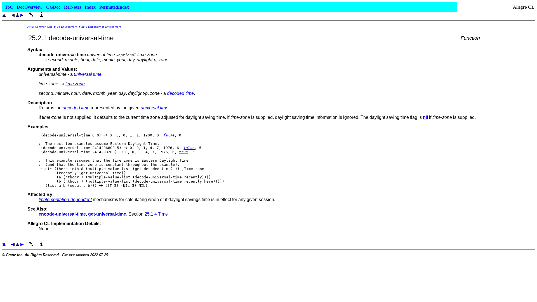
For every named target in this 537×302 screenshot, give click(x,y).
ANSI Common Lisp (40, 26)
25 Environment (67, 26)
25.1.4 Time (156, 214)
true (183, 152)
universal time (88, 74)
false (169, 135)
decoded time (180, 93)
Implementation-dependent (65, 199)
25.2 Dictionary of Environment (101, 26)
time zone (75, 83)
